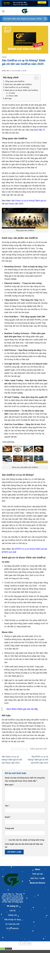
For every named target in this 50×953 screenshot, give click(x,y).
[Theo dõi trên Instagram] (25, 943)
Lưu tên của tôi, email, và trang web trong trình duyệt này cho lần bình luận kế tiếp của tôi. (24, 843)
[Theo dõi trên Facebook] (21, 943)
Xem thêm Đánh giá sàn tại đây (22, 709)
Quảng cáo (12, 915)
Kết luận (8, 99)
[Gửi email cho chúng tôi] (29, 943)
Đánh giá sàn (37, 874)
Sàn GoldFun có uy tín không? (17, 87)
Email (8, 817)
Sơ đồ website (12, 928)
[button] (3, 11)
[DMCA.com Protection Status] (6, 948)
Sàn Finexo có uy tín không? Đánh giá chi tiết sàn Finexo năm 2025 (12, 759)
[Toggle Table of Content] (35, 78)
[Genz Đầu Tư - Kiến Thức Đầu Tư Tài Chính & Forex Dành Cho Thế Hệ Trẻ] (25, 11)
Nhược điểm (13, 96)
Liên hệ (12, 910)
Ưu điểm (12, 93)
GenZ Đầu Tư (39, 130)
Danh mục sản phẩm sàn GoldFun (18, 84)
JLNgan (23, 71)
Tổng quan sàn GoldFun (14, 81)
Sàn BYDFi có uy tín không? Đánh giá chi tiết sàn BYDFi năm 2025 (38, 759)
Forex (4, 57)
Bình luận (9, 785)
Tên (7, 806)
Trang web (9, 828)
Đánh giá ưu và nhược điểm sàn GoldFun (21, 90)
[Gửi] (45, 18)
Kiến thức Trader (37, 878)
